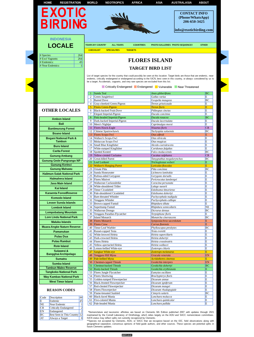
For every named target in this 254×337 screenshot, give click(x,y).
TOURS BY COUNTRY (96, 45)
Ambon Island (61, 119)
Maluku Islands (61, 222)
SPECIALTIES (113, 50)
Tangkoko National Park (61, 271)
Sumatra (61, 258)
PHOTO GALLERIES (161, 45)
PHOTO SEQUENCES (182, 45)
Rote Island (61, 246)
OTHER (204, 45)
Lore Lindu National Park (61, 217)
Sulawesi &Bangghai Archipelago (61, 252)
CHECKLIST (94, 50)
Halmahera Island (61, 178)
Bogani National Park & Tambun (61, 140)
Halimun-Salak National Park (61, 173)
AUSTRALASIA (181, 2)
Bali (61, 123)
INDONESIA (60, 39)
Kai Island (61, 188)
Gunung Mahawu (61, 168)
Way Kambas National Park (61, 276)
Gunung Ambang (61, 155)
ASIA (159, 2)
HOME (48, 2)
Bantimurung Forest (61, 128)
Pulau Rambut (61, 241)
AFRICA (137, 2)
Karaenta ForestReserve (61, 193)
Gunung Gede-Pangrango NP (61, 160)
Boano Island (61, 133)
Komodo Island (61, 197)
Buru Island (61, 146)
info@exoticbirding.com (194, 30)
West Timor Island (61, 281)
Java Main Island (61, 183)
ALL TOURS (118, 45)
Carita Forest (61, 151)
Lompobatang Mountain (61, 212)
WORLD (92, 2)
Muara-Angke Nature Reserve (61, 226)
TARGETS (131, 50)
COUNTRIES (139, 45)
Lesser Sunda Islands (61, 202)
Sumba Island (61, 263)
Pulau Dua (61, 236)
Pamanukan (61, 231)
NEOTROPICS (114, 2)
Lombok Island (61, 207)
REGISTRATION (70, 2)
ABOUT (204, 2)
